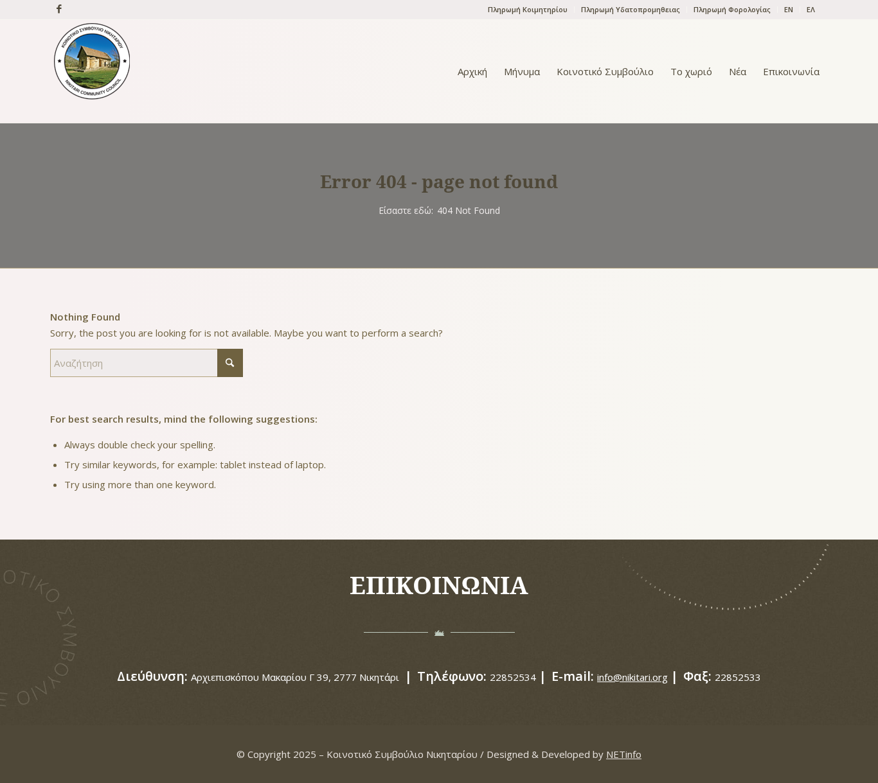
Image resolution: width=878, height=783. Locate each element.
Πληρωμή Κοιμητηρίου (528, 9)
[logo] (92, 71)
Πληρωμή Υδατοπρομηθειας (630, 9)
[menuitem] (528, 9)
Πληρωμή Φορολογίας (732, 9)
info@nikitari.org (632, 677)
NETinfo (623, 754)
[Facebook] (56, 8)
